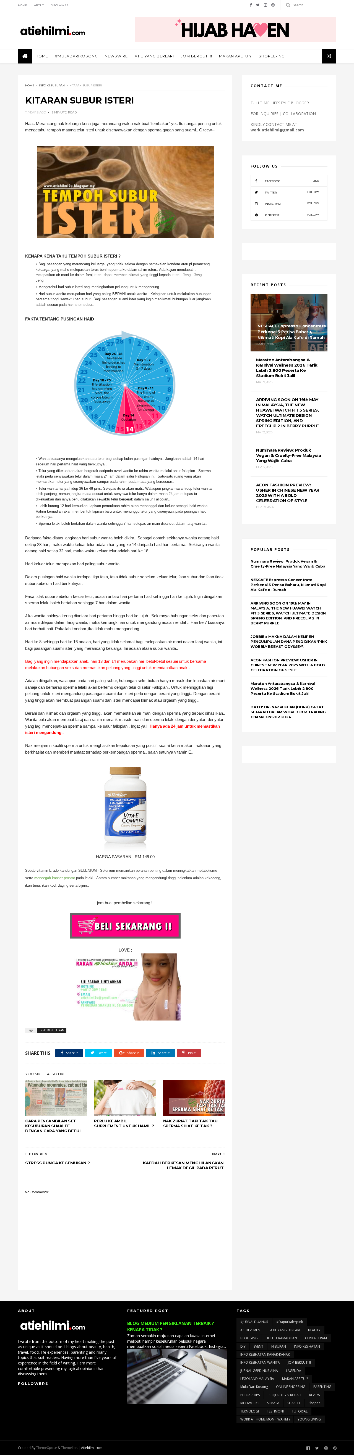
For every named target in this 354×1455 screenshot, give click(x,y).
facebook (292, 181)
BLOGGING (249, 1338)
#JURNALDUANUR (254, 1321)
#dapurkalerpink (289, 1321)
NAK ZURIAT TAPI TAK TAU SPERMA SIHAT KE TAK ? (190, 1123)
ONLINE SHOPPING (290, 1386)
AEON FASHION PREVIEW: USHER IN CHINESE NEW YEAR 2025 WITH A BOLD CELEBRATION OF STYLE (288, 665)
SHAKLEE (294, 1403)
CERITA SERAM (316, 1338)
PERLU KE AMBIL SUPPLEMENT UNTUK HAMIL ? (124, 1123)
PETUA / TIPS (250, 1395)
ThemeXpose (46, 1447)
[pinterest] (273, 5)
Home (22, 5)
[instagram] (265, 5)
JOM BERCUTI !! (196, 56)
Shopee (315, 1403)
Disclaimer (59, 5)
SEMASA (273, 1403)
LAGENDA (293, 1370)
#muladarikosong (76, 56)
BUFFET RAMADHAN (281, 1338)
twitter (292, 192)
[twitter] (258, 5)
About (39, 5)
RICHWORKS (249, 1403)
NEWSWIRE (116, 56)
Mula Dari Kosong (254, 1386)
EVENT (258, 1346)
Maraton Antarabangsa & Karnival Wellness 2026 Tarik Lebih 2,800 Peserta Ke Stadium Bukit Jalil (283, 688)
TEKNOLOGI (249, 1411)
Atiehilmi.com (91, 1447)
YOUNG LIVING (309, 1419)
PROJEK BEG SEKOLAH (284, 1395)
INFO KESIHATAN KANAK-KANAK (265, 1354)
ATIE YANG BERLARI (154, 56)
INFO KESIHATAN (307, 1346)
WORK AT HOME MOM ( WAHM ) (265, 1419)
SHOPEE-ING (272, 56)
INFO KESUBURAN (52, 85)
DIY (243, 1346)
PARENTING (322, 1386)
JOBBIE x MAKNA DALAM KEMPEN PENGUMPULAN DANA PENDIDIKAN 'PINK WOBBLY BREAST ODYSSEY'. (289, 641)
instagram (292, 203)
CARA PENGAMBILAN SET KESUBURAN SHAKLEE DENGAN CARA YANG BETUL (53, 1126)
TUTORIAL (300, 1411)
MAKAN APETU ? (235, 56)
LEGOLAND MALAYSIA (257, 1378)
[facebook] (251, 5)
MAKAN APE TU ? (295, 1378)
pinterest (292, 215)
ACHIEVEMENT (251, 1330)
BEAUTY (314, 1330)
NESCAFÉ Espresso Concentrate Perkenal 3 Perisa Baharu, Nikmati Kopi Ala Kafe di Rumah (288, 584)
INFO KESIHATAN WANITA (260, 1362)
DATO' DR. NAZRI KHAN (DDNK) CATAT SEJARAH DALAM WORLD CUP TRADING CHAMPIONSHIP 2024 (288, 712)
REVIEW (314, 1395)
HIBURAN (278, 1346)
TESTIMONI (275, 1411)
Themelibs (69, 1447)
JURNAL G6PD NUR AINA (259, 1370)
